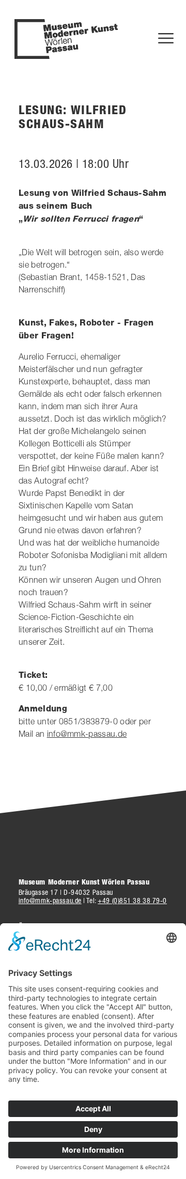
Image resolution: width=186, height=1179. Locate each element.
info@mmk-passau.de (87, 733)
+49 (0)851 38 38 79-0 (132, 900)
